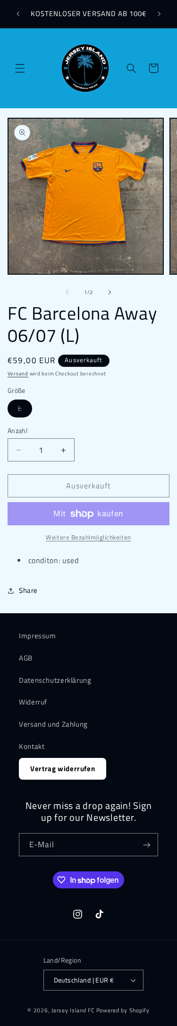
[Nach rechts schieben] (110, 292)
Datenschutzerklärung (55, 680)
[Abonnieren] (147, 844)
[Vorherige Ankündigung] (18, 13)
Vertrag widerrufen (62, 768)
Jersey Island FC (73, 1010)
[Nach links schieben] (67, 292)
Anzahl (18, 430)
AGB (26, 657)
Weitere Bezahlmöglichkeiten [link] (88, 537)
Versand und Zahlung (53, 724)
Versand (18, 373)
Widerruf (33, 701)
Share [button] (28, 590)
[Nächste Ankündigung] (159, 13)
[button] (20, 68)
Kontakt (31, 746)
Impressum (37, 635)
